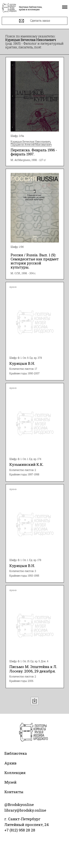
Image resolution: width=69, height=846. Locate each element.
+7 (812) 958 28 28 (19, 830)
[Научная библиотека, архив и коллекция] (9, 8)
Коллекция (14, 772)
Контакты (13, 791)
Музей (10, 782)
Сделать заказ (39, 20)
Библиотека (15, 753)
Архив (10, 763)
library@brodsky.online (25, 810)
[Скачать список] (35, 701)
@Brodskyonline (19, 804)
